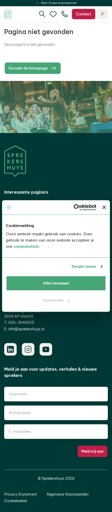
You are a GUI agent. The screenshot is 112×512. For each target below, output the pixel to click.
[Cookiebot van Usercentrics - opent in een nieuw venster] (73, 207)
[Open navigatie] (102, 14)
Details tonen (84, 266)
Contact (83, 14)
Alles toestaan (56, 283)
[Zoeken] (42, 14)
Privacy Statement (20, 494)
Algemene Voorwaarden (68, 494)
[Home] (7, 14)
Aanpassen (53, 300)
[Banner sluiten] (104, 207)
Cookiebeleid (15, 500)
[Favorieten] (53, 14)
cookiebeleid (26, 246)
